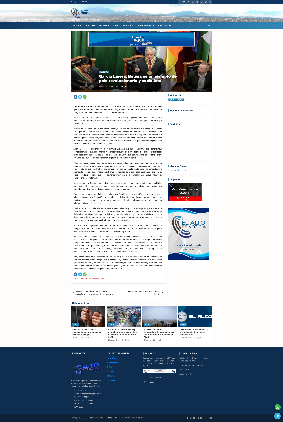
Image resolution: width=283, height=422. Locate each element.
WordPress (140, 418)
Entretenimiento (146, 26)
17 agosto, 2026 (185, 338)
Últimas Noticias (80, 303)
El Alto (89, 26)
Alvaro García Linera (88, 278)
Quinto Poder (164, 26)
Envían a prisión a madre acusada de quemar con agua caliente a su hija (86, 332)
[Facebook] (75, 97)
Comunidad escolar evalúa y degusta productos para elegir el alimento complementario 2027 (122, 333)
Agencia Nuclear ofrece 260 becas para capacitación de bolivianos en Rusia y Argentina (94, 292)
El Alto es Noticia (91, 418)
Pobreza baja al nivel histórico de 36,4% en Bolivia (143, 292)
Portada (77, 26)
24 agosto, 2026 (149, 340)
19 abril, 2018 (103, 86)
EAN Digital (115, 86)
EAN (87, 338)
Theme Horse (113, 418)
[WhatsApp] (85, 97)
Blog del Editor (113, 363)
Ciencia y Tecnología (123, 26)
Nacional (104, 72)
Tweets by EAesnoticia (177, 170)
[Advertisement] (188, 142)
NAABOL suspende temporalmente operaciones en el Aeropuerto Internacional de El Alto (159, 333)
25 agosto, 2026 (78, 338)
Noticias (103, 26)
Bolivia (97, 278)
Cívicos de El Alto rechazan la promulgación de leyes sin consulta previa (194, 332)
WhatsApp (111, 371)
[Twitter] (80, 97)
